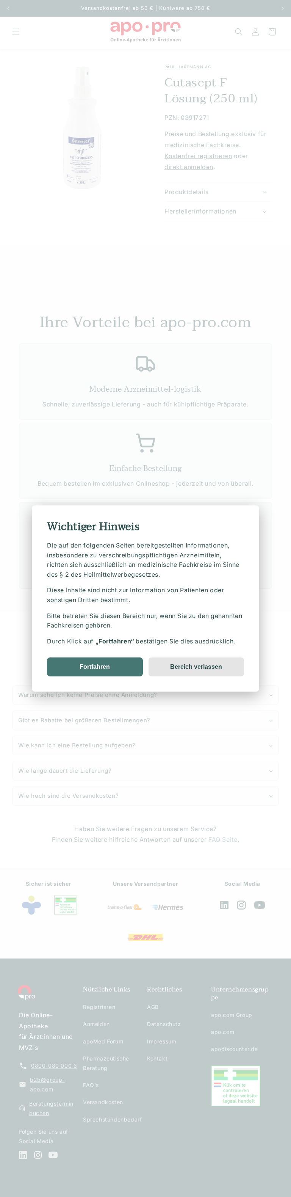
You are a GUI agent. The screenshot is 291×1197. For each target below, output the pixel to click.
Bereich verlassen (196, 667)
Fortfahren (95, 667)
